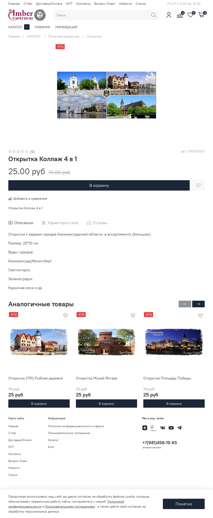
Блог (51, 447)
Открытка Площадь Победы (167, 378)
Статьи (141, 3)
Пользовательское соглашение (69, 433)
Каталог (53, 440)
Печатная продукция (63, 36)
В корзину (39, 403)
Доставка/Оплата (49, 3)
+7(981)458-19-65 (159, 442)
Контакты (83, 3)
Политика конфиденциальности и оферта (76, 426)
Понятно (184, 503)
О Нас (28, 3)
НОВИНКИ (42, 27)
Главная (14, 3)
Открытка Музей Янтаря (96, 378)
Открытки (94, 36)
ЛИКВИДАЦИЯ (66, 27)
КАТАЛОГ (15, 27)
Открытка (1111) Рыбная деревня (35, 378)
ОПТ (69, 3)
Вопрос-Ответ (104, 3)
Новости (125, 3)
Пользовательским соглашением (70, 506)
